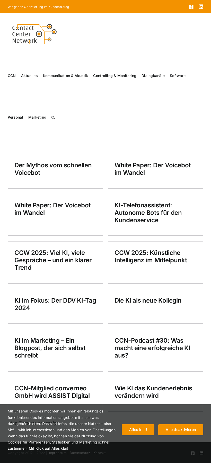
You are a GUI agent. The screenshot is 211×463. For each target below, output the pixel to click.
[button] (53, 117)
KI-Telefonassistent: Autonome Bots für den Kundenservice (148, 212)
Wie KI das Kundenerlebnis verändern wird (153, 391)
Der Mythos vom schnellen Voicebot (53, 168)
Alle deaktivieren (181, 429)
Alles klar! (138, 429)
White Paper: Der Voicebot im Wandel (153, 168)
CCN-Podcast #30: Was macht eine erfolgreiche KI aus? (152, 348)
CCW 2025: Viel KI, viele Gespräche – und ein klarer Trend (53, 260)
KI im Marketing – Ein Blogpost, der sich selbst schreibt (49, 348)
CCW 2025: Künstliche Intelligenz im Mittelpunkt (151, 256)
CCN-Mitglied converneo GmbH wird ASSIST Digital (52, 391)
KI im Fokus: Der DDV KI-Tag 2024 (55, 304)
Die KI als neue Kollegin (148, 300)
